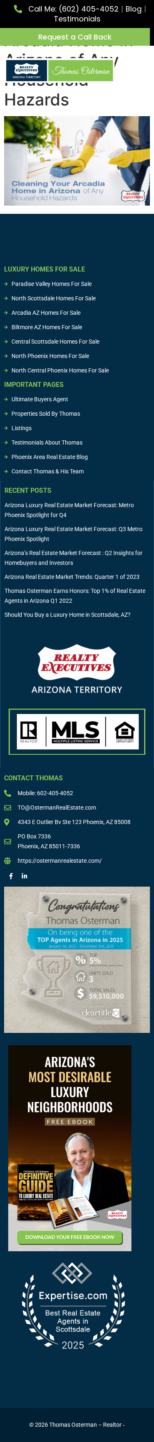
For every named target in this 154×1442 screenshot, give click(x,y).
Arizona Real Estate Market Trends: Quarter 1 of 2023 (72, 577)
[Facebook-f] (11, 876)
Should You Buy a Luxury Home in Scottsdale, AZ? (68, 614)
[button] (144, 68)
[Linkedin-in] (24, 876)
